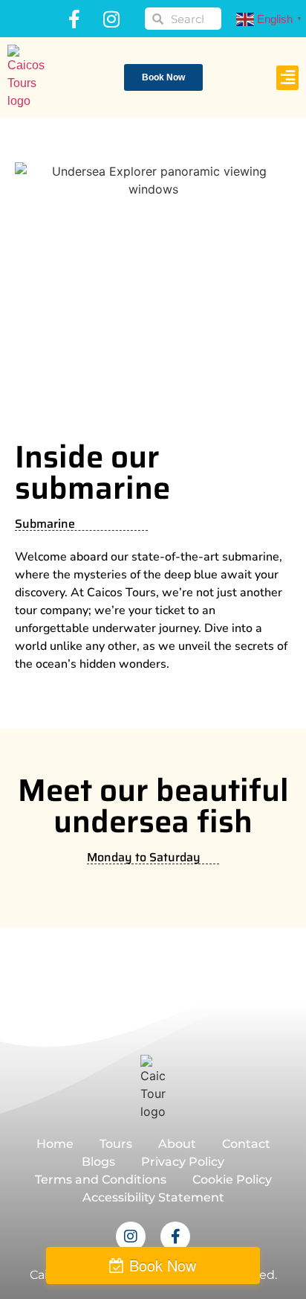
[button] (287, 78)
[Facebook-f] (74, 18)
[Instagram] (111, 18)
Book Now (162, 1265)
